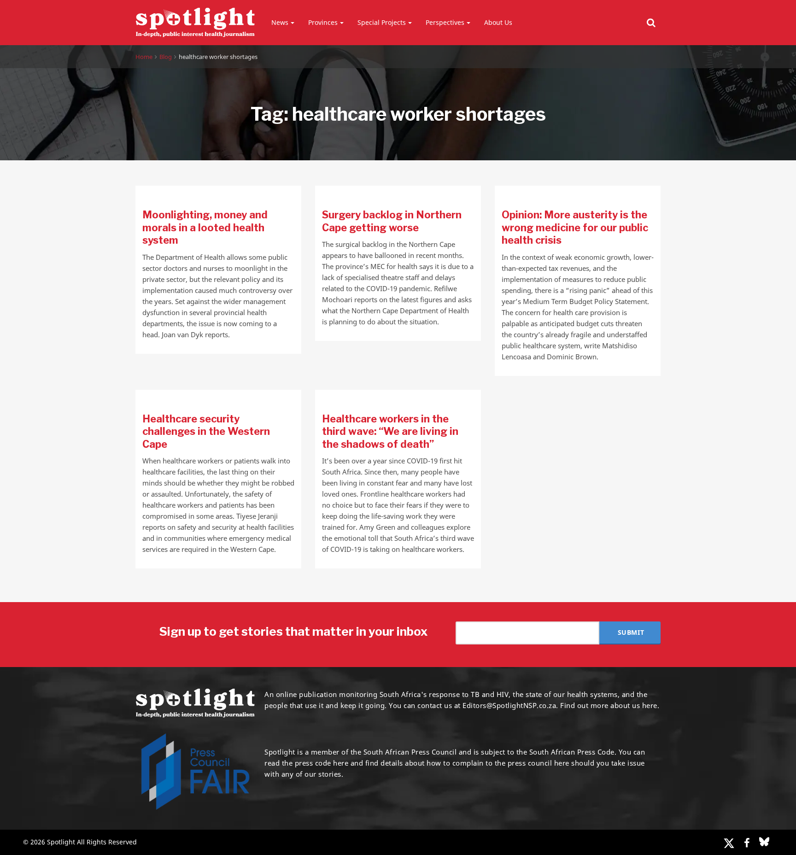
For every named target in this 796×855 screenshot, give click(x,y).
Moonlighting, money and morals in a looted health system (205, 227)
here (340, 762)
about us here (633, 705)
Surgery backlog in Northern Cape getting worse (392, 221)
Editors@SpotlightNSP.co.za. (510, 705)
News (279, 22)
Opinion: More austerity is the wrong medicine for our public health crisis (575, 227)
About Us (498, 22)
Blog (165, 57)
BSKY (764, 842)
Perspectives (445, 22)
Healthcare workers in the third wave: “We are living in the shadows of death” (390, 431)
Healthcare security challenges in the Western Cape (206, 431)
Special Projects (381, 22)
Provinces (323, 22)
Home (143, 57)
